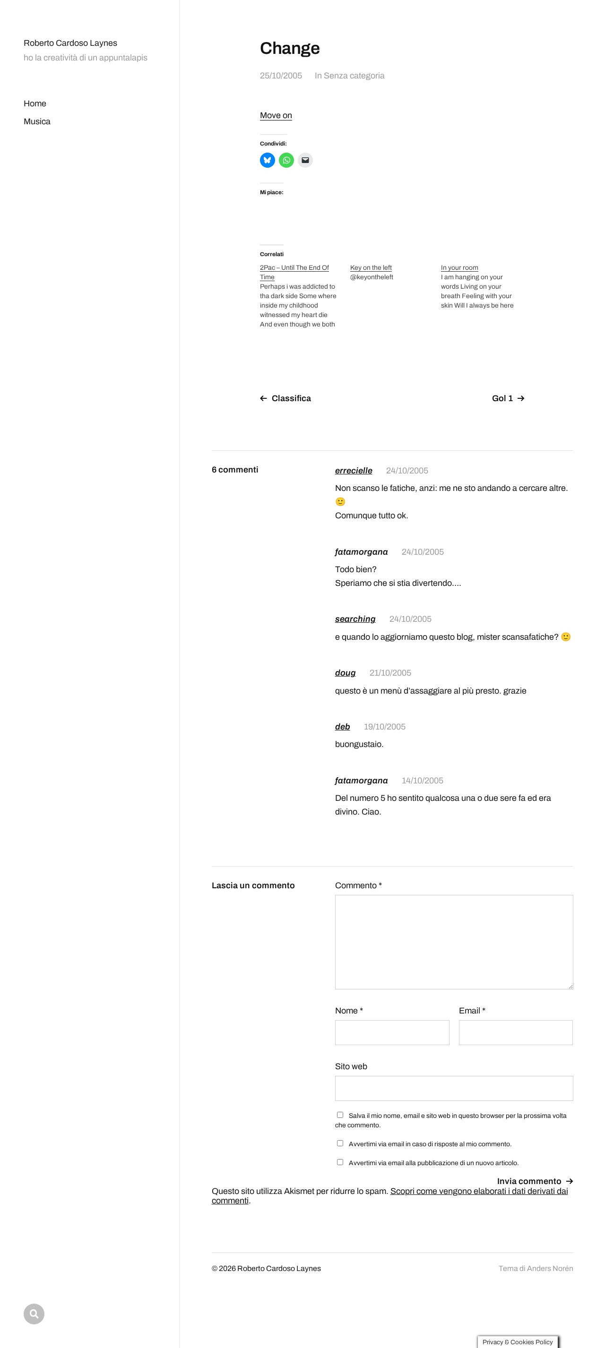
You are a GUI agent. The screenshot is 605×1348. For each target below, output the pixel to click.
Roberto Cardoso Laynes (70, 43)
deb (342, 726)
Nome (349, 1010)
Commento (358, 885)
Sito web (351, 1066)
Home (35, 103)
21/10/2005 (390, 673)
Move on (276, 115)
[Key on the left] (395, 272)
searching (355, 619)
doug (345, 673)
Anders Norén (550, 1268)
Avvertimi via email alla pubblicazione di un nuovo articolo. (434, 1163)
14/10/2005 (422, 780)
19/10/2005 (385, 726)
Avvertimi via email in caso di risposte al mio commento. (430, 1144)
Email (472, 1010)
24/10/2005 (407, 470)
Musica (37, 121)
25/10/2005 (281, 75)
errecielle (353, 470)
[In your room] (486, 286)
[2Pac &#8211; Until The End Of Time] (305, 296)
